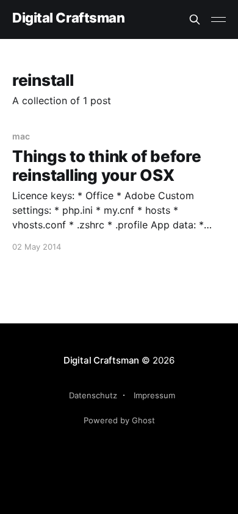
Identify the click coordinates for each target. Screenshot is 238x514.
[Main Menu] (218, 19)
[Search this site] (194, 19)
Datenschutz (93, 395)
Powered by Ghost (119, 420)
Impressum (154, 395)
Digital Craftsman (68, 18)
